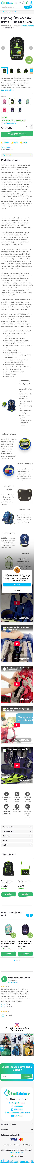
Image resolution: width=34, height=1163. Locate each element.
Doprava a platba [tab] (8, 827)
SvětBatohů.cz (7, 1145)
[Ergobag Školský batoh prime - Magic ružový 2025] (4, 101)
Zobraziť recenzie (13, 982)
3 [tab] (17, 960)
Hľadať (28, 7)
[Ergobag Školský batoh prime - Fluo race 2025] (12, 101)
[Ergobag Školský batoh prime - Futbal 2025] (20, 101)
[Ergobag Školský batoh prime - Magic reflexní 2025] (27, 101)
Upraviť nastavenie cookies (17, 1152)
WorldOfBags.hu (28, 1145)
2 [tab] (16, 960)
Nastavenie (17, 590)
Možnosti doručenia (10, 123)
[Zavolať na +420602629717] (20, 2)
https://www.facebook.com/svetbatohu (18, 1113)
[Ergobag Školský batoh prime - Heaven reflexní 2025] (12, 109)
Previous (27, 915)
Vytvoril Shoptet (18, 1156)
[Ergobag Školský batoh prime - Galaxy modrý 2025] (20, 109)
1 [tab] (14, 960)
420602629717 (18, 1109)
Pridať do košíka (18, 134)
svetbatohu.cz (18, 1116)
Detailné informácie (6, 90)
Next (31, 915)
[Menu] (31, 2)
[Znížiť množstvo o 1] (31, 128)
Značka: (5, 147)
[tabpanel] (8, 878)
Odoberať (26, 1076)
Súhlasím (17, 585)
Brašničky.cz (17, 1145)
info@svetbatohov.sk (18, 1103)
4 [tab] (19, 960)
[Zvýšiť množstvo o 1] (31, 125)
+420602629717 (18, 1106)
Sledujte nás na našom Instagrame (17, 1029)
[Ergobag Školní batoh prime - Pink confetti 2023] (4, 109)
